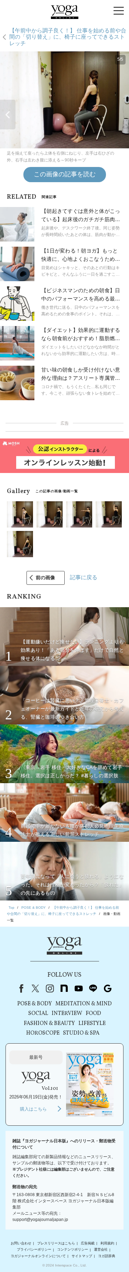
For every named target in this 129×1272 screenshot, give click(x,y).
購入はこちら (33, 1109)
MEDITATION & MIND (83, 1004)
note (64, 988)
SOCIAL (38, 1013)
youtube (78, 988)
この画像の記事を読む (65, 174)
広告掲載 (88, 1243)
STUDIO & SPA (81, 1033)
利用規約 (107, 1243)
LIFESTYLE (92, 1023)
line (93, 988)
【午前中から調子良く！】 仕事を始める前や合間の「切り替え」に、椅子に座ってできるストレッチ (67, 37)
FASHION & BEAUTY (49, 1023)
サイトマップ (82, 1256)
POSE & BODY (34, 1004)
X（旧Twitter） (35, 988)
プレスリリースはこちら (56, 1243)
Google (107, 988)
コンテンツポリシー (72, 1250)
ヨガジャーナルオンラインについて (38, 1256)
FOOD (93, 1013)
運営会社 (101, 1250)
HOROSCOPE (43, 1033)
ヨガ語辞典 (106, 1256)
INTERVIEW (67, 1013)
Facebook (20, 988)
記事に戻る (83, 577)
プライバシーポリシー (34, 1250)
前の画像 (45, 577)
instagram (49, 988)
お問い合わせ (21, 1243)
